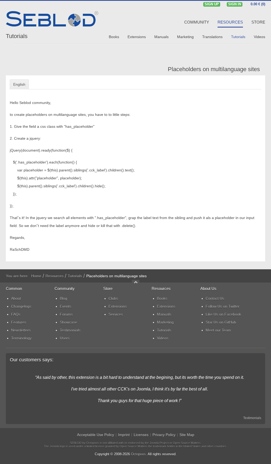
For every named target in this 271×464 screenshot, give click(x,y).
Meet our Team (218, 330)
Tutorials (17, 36)
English (19, 84)
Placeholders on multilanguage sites (214, 69)
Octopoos (138, 454)
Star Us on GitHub (221, 322)
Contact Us (215, 298)
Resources (55, 276)
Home (36, 276)
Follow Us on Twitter (223, 306)
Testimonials (252, 418)
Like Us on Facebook (223, 314)
